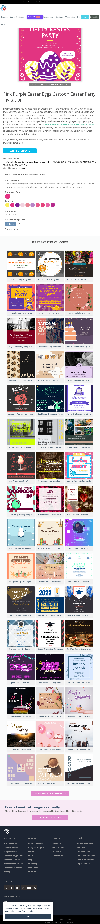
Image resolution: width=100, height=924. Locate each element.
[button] (18, 17)
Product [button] (4, 17)
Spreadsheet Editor (13, 867)
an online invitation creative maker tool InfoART (68, 124)
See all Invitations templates (50, 793)
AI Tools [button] (33, 16)
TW (21, 168)
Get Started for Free (50, 817)
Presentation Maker (13, 863)
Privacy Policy (83, 851)
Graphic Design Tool (13, 855)
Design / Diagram (36, 847)
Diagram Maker (11, 851)
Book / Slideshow (36, 843)
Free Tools (33, 867)
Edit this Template (20, 151)
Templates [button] (70, 17)
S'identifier (94, 17)
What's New (58, 847)
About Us (56, 843)
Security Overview (85, 859)
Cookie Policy (28, 911)
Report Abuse (83, 863)
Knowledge (33, 863)
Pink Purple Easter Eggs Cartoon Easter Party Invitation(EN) (26, 162)
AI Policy (81, 847)
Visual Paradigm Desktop (32, 2)
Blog (30, 859)
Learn (30, 855)
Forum (31, 851)
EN (19, 168)
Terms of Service (85, 843)
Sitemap (32, 871)
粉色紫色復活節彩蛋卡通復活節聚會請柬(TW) (68, 162)
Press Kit (56, 851)
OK (28, 916)
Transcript (10, 229)
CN (24, 168)
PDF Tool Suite (10, 843)
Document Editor (12, 859)
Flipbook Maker (11, 847)
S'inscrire (85, 17)
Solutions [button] (59, 17)
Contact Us (57, 855)
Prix (79, 17)
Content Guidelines (86, 855)
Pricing (7, 871)
